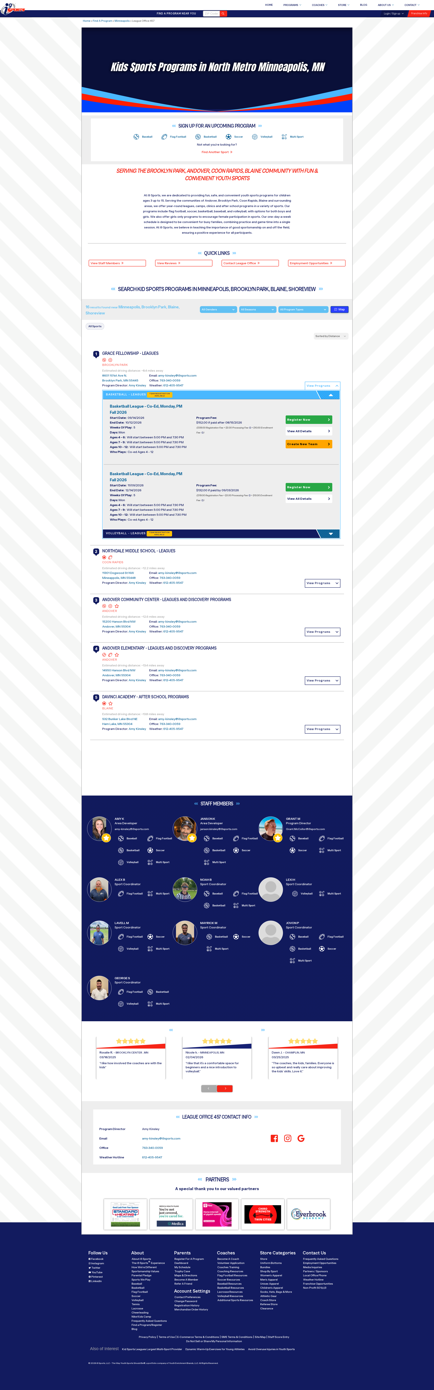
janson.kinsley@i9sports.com (218, 829)
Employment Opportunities (309, 263)
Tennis (136, 1304)
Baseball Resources (229, 1283)
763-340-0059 (170, 380)
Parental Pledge (141, 1275)
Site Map (260, 1337)
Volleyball (138, 1300)
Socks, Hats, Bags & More (276, 1291)
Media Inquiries (312, 1267)
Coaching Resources (230, 1271)
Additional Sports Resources (235, 1300)
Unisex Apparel (269, 1283)
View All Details (299, 431)
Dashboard (181, 1263)
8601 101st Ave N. (114, 375)
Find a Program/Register (147, 1325)
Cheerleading (140, 1312)
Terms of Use (167, 1337)
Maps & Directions (185, 1275)
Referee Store (269, 1304)
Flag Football (140, 1291)
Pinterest (97, 1276)
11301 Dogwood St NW (118, 573)
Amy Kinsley (137, 385)
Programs (290, 5)
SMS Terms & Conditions (236, 1337)
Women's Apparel (271, 1275)
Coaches (318, 5)
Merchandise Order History (191, 1309)
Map (342, 309)
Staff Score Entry (278, 1337)
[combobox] (315, 336)
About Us (384, 5)
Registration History (186, 1305)
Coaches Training (228, 1267)
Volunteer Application (230, 1263)
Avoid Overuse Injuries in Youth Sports (271, 1349)
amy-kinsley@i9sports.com (177, 375)
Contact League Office (239, 263)
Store (342, 5)
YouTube (97, 1272)
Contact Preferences (187, 1297)
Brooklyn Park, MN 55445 (120, 380)
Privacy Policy (147, 1337)
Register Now (299, 420)
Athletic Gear (268, 1296)
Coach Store (268, 1300)
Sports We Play (141, 1279)
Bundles (265, 1267)
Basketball (138, 1287)
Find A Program (102, 20)
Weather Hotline (313, 1279)
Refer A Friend (183, 1283)
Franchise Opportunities (318, 1283)
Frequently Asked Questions (149, 1320)
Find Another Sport (215, 152)
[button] (322, 386)
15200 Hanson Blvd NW (119, 621)
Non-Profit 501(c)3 (314, 1287)
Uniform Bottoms (271, 1263)
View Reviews (167, 263)
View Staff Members (105, 263)
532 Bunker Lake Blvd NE (119, 719)
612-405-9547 (173, 385)
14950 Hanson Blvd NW (119, 670)
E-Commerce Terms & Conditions (198, 1337)
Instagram (97, 1263)
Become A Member (186, 1279)
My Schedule (182, 1267)
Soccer (136, 1296)
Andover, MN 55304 (116, 626)
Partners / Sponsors (315, 1271)
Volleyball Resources (230, 1296)
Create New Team (302, 444)
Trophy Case (182, 1271)
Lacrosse (137, 1308)
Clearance (266, 1308)
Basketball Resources (230, 1287)
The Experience (148, 1263)
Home (269, 4)
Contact (411, 5)
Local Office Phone (315, 1275)
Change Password (185, 1301)
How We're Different (144, 1267)
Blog (363, 4)
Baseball (137, 1283)
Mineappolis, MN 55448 (119, 578)
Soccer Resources (228, 1279)
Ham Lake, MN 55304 (117, 724)
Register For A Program (189, 1259)
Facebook (97, 1259)
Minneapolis (122, 20)
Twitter (95, 1267)
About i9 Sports (141, 1259)
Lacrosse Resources (230, 1291)
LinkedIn (96, 1281)
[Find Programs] (223, 14)
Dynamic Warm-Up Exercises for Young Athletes (215, 1349)
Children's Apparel (271, 1287)
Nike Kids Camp (141, 1316)
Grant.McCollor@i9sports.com (305, 829)
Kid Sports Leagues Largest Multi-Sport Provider (152, 1349)
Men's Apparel (269, 1279)
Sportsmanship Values (145, 1271)
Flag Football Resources (232, 1275)
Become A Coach (228, 1259)
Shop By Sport (269, 1271)
